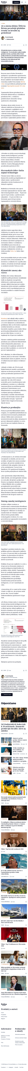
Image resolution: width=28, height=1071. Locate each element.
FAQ (2, 1042)
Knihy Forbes (4, 1016)
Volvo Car (13, 251)
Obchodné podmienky (20, 1034)
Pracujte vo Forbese (5, 1039)
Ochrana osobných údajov (21, 1037)
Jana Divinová (4, 733)
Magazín (3, 1018)
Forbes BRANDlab (17, 763)
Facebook (3, 1067)
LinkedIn (16, 1067)
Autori (2, 1012)
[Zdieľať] (24, 45)
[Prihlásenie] (22, 2)
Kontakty (3, 1032)
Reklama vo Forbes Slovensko (5, 1036)
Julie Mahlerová (4, 876)
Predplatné (16, 2)
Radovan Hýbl (16, 753)
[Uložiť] (26, 45)
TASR (14, 773)
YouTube (21, 1067)
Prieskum (4, 318)
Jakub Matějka (16, 744)
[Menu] (25, 2)
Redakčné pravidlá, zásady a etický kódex (20, 1042)
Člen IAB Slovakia (5, 1046)
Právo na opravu (18, 1044)
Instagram (11, 1067)
